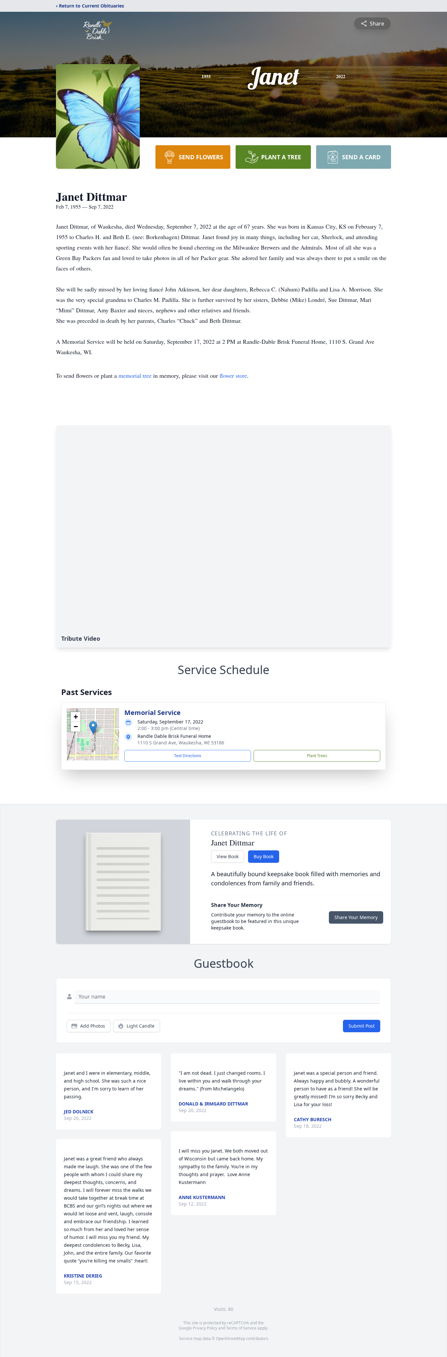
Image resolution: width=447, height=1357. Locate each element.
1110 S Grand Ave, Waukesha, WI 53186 (180, 742)
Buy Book (264, 856)
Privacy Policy (205, 1328)
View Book (228, 856)
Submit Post (362, 1026)
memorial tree (135, 375)
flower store (233, 375)
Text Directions (187, 755)
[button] (93, 727)
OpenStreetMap (230, 1338)
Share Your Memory (356, 917)
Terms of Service (241, 1328)
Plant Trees (317, 755)
